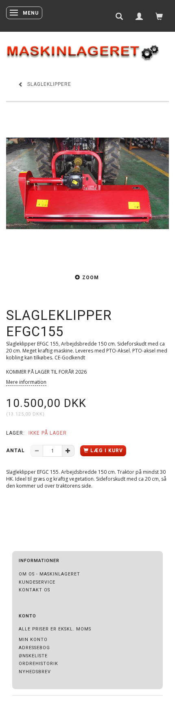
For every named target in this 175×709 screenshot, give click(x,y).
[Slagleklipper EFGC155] (87, 183)
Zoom (90, 277)
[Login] (139, 16)
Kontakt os (34, 590)
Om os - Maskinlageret (49, 574)
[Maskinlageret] (87, 49)
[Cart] (159, 16)
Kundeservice (37, 582)
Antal (16, 450)
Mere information (26, 382)
